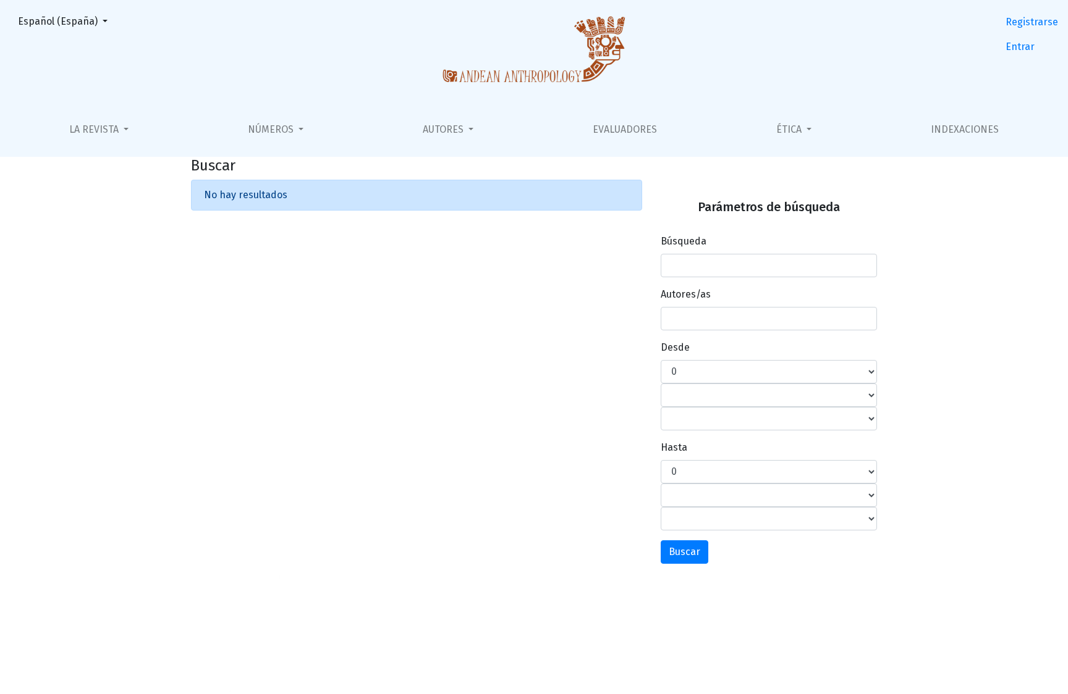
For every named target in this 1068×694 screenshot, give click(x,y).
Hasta (674, 447)
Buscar (684, 552)
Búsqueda (683, 241)
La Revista (95, 129)
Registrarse (1032, 22)
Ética (790, 129)
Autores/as (686, 294)
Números (272, 129)
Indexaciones (965, 129)
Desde (675, 347)
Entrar (1020, 46)
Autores (444, 129)
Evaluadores (625, 129)
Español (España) (66, 21)
